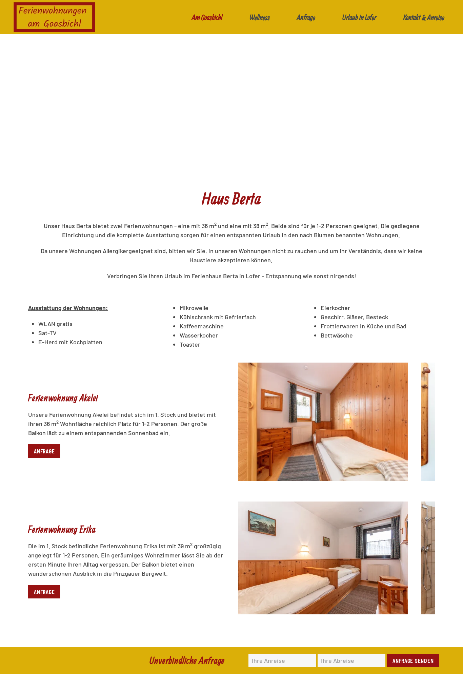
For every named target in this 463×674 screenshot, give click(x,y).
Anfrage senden (413, 660)
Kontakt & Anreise (423, 17)
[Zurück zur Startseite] (54, 17)
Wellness (259, 17)
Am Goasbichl (207, 17)
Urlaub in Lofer (359, 17)
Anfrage (306, 17)
